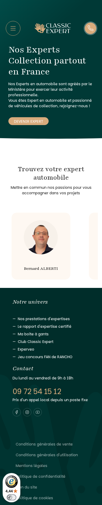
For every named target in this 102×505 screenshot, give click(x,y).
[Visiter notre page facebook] (17, 412)
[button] (17, 412)
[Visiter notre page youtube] (37, 412)
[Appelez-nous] (90, 28)
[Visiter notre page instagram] (27, 412)
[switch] (11, 497)
